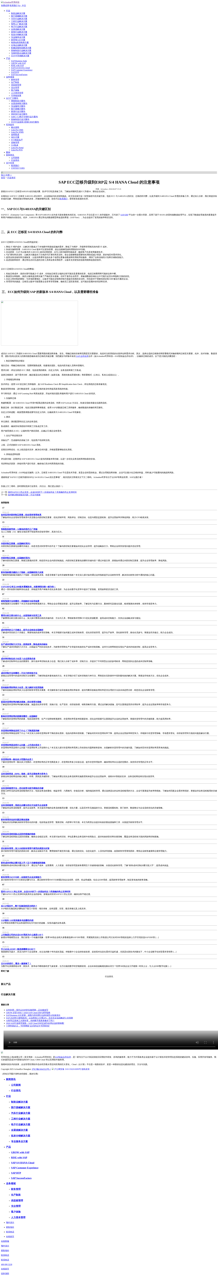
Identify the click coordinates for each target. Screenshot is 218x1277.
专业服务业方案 (18, 37)
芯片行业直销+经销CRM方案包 (25, 122)
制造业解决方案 (18, 13)
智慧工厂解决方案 (19, 24)
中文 (23, 5)
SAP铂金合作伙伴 (63, 1057)
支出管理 (15, 87)
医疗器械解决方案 (19, 16)
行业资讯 (15, 160)
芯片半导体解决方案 (20, 56)
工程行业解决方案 (19, 21)
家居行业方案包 (18, 111)
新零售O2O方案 (18, 40)
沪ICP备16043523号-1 (41, 1069)
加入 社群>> (6, 175)
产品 (8, 58)
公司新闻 (15, 158)
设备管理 (15, 142)
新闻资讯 (10, 155)
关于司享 (10, 163)
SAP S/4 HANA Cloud (20, 68)
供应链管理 (16, 85)
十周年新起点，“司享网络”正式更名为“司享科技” (28, 1026)
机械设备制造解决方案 (21, 48)
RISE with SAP (17, 65)
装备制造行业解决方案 (21, 50)
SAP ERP (124, 215)
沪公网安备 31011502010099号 (67, 1069)
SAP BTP (15, 72)
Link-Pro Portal (17, 148)
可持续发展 (16, 95)
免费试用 (5, 5)
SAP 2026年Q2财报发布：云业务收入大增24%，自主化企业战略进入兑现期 (39, 1018)
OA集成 (14, 145)
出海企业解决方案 (19, 45)
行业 (8, 11)
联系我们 (14, 5)
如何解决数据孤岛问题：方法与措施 (24, 495)
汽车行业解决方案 (19, 19)
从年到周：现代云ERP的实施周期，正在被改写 (27, 1010)
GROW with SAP (18, 63)
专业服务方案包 (18, 106)
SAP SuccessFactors (19, 74)
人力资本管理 (17, 93)
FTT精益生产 (17, 140)
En (19, 5)
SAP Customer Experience (21, 70)
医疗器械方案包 (18, 109)
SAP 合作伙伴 (82, 356)
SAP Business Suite (19, 61)
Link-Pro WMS (17, 132)
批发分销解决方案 (19, 34)
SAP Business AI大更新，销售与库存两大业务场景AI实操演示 (33, 1015)
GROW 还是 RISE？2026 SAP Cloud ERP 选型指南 (28, 1013)
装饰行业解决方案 (19, 32)
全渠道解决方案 (18, 29)
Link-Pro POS (17, 150)
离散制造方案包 (18, 101)
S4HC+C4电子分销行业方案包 (24, 117)
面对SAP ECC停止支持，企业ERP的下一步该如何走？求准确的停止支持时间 (42, 492)
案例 (8, 152)
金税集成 (15, 134)
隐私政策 (85, 1069)
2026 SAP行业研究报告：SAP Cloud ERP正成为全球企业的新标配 (35, 1023)
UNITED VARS (18, 168)
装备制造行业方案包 (20, 119)
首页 (3, 178)
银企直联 (15, 127)
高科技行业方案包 (19, 114)
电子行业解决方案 (19, 26)
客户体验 (15, 90)
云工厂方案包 (12, 98)
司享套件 (10, 125)
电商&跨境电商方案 (20, 42)
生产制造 (15, 82)
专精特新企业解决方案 (21, 53)
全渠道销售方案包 (19, 103)
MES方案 (15, 137)
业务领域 (10, 77)
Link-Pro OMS (17, 130)
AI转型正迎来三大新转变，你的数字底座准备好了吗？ (30, 1020)
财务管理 (15, 80)
